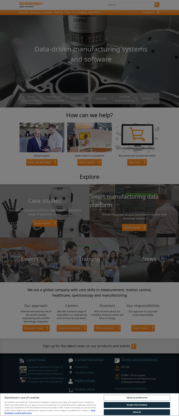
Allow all (137, 412)
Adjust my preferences (136, 397)
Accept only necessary (137, 405)
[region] (89, 404)
